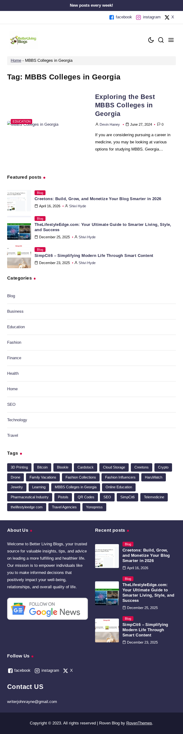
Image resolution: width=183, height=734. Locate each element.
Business (15, 311)
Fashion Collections (81, 477)
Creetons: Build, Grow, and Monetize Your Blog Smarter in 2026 (98, 199)
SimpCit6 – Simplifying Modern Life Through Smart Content (94, 255)
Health (13, 373)
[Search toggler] (161, 40)
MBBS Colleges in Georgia (76, 487)
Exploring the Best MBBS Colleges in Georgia (125, 105)
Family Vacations (43, 477)
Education (21, 121)
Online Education (119, 487)
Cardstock (85, 467)
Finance (14, 358)
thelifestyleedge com (27, 507)
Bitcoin (42, 467)
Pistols (63, 497)
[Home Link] (23, 40)
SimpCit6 (127, 497)
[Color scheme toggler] (151, 40)
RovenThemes (139, 723)
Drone (15, 477)
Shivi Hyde (77, 206)
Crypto (163, 467)
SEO (11, 404)
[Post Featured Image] (47, 124)
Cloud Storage (114, 467)
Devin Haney (110, 124)
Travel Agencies (64, 507)
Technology (17, 420)
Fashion (14, 342)
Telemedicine (154, 497)
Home (16, 60)
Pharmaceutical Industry (30, 497)
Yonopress (94, 507)
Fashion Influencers (120, 477)
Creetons (141, 467)
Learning (39, 487)
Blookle (62, 467)
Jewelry (17, 487)
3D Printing (19, 467)
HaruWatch (153, 477)
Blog (40, 193)
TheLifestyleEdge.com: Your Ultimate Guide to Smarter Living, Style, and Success (103, 227)
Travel (12, 435)
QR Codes (86, 497)
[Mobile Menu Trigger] (171, 40)
